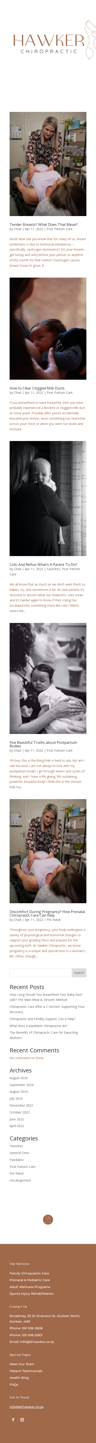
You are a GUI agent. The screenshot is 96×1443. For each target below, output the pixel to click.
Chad (17, 229)
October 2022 (19, 1112)
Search (79, 973)
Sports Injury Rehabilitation (32, 1294)
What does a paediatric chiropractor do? (38, 1026)
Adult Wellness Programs (30, 1287)
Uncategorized (20, 1180)
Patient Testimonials (26, 1371)
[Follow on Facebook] (13, 1419)
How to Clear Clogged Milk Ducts (37, 388)
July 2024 (16, 1098)
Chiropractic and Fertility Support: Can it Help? (42, 1019)
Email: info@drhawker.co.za (32, 1342)
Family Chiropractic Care (29, 1273)
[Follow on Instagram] (22, 1419)
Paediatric (17, 1160)
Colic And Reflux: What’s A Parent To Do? (43, 564)
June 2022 (17, 1119)
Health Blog (19, 1378)
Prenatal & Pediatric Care (30, 1280)
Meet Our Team (22, 1364)
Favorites (53, 569)
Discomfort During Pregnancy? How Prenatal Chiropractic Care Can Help (47, 913)
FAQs (14, 1385)
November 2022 (21, 1105)
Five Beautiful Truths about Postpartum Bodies (43, 744)
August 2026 (19, 1078)
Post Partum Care (60, 229)
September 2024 (21, 1085)
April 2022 (17, 1126)
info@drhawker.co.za (26, 1407)
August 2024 (19, 1091)
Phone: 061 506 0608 (26, 1328)
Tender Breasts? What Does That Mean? (44, 224)
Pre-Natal (54, 919)
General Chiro (19, 1153)
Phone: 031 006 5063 (26, 1335)
